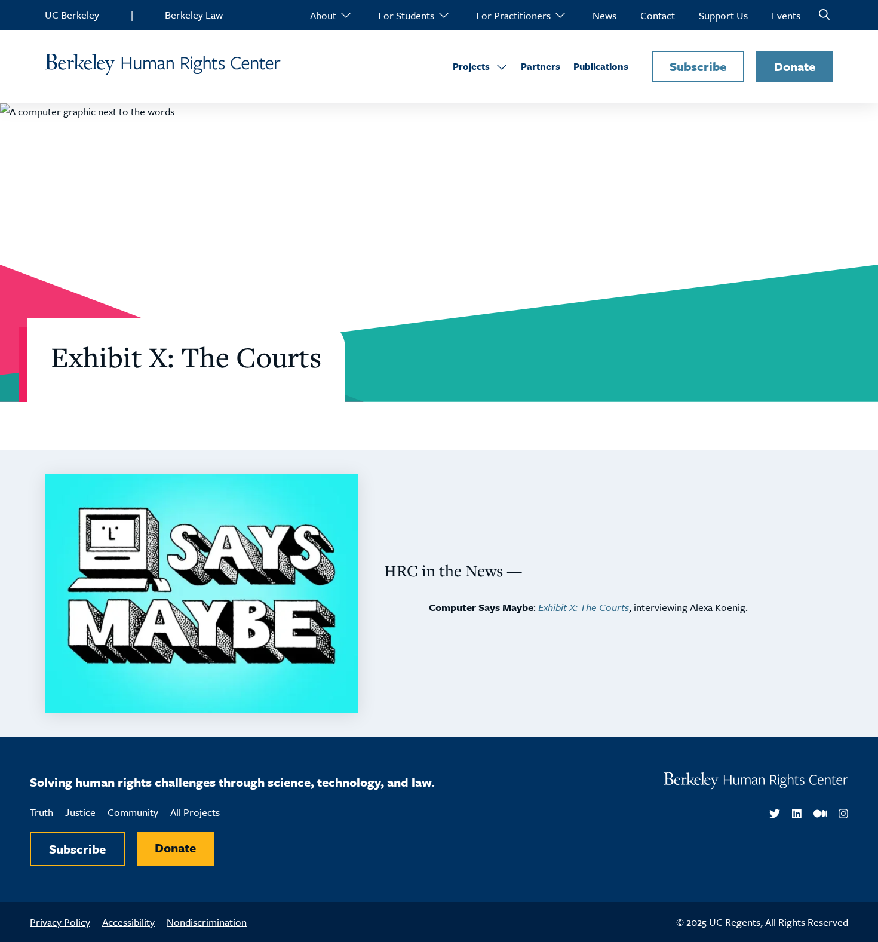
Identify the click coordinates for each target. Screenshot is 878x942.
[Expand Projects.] (502, 66)
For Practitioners (513, 15)
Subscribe (698, 66)
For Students (406, 15)
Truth (41, 812)
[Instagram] (843, 814)
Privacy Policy (60, 922)
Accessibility (128, 922)
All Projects (195, 812)
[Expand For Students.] (443, 15)
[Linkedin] (797, 814)
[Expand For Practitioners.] (560, 15)
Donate (794, 66)
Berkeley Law (194, 14)
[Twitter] (774, 814)
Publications (600, 66)
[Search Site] (824, 15)
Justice (80, 812)
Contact (657, 15)
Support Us (723, 15)
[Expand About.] (345, 15)
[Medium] (820, 814)
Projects (471, 66)
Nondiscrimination (207, 922)
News (604, 15)
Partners (540, 66)
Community (133, 812)
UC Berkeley (72, 14)
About (323, 15)
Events (786, 15)
